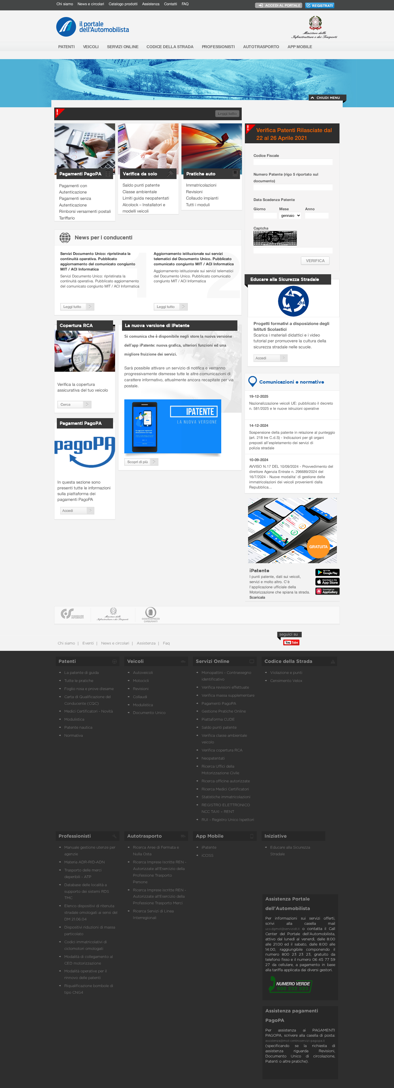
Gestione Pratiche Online (224, 711)
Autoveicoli (143, 673)
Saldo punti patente (141, 185)
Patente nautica (78, 728)
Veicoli (135, 661)
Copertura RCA (76, 325)
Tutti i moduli (198, 204)
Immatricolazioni (201, 185)
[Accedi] (77, 512)
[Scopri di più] (141, 464)
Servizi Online (212, 661)
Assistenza (151, 4)
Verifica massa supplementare (228, 696)
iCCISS (207, 856)
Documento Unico (149, 713)
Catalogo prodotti (123, 4)
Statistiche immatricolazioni (226, 797)
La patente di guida (81, 673)
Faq (166, 643)
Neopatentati (213, 758)
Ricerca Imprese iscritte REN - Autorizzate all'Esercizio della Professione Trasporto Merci (159, 896)
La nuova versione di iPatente (157, 325)
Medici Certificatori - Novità (88, 711)
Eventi (87, 643)
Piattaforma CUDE (218, 719)
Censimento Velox (286, 681)
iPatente (259, 570)
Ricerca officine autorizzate (226, 781)
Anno (310, 209)
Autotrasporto (144, 836)
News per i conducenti (103, 237)
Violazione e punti (286, 673)
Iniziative (275, 836)
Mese (284, 209)
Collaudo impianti (202, 198)
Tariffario (67, 217)
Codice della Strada (288, 661)
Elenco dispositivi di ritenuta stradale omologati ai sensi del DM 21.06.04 (90, 912)
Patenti (67, 661)
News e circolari (91, 4)
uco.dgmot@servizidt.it (282, 929)
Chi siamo (65, 4)
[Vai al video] (172, 451)
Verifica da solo (140, 173)
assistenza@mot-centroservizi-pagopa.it (295, 1041)
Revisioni (194, 191)
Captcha (261, 228)
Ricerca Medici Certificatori (225, 789)
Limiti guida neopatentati (146, 198)
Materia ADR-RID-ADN (84, 862)
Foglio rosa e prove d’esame (89, 689)
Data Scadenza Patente (274, 200)
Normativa (73, 736)
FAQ (185, 4)
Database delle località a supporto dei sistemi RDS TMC (86, 891)
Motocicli (141, 681)
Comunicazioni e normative (291, 381)
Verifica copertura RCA (222, 750)
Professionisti (75, 836)
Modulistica (74, 719)
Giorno (260, 209)
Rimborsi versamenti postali (85, 211)
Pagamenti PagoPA (80, 173)
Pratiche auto (200, 173)
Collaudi (140, 697)
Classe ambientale (140, 191)
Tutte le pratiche (78, 681)
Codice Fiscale (266, 155)
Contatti (170, 4)
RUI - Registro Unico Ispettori (228, 820)
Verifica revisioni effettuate (225, 687)
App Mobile (210, 836)
